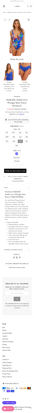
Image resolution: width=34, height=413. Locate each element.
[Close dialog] (32, 194)
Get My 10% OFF (9, 218)
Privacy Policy (3, 216)
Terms (6, 216)
